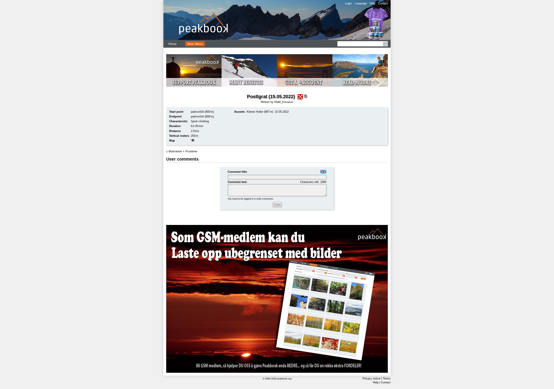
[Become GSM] (277, 70)
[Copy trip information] (305, 96)
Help (372, 3)
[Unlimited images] (277, 299)
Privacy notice (371, 378)
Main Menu (195, 44)
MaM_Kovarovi (283, 102)
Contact (383, 3)
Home (172, 44)
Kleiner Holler (254, 111)
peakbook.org (284, 378)
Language (361, 3)
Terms (387, 378)
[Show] (193, 140)
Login (348, 3)
